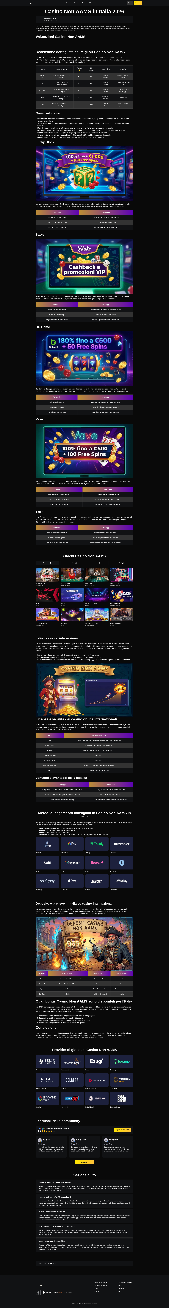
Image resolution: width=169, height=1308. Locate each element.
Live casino (71, 563)
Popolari (46, 563)
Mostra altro (84, 1162)
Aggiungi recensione (122, 1130)
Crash (95, 563)
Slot (120, 563)
